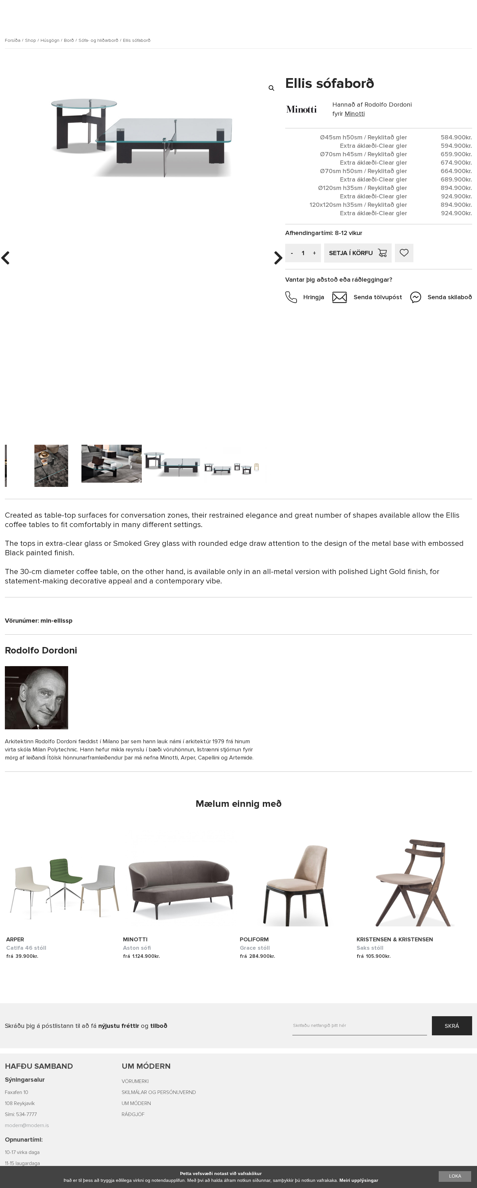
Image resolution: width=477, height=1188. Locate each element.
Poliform (254, 939)
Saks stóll (370, 947)
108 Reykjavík (20, 1103)
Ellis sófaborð (137, 40)
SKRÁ (452, 1025)
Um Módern (146, 1066)
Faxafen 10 (16, 1092)
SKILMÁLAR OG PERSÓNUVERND (159, 1092)
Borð (69, 40)
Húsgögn (50, 40)
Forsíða (12, 40)
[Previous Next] (64, 877)
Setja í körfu (351, 253)
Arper (15, 939)
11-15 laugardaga (22, 1163)
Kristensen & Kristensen (395, 939)
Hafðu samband (39, 1066)
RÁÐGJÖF (133, 1114)
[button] (271, 88)
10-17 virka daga (22, 1152)
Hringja (313, 297)
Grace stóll (255, 947)
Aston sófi (137, 947)
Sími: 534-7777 (21, 1114)
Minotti (135, 939)
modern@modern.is (27, 1125)
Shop (30, 40)
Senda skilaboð (450, 297)
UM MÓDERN (136, 1103)
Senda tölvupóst (378, 297)
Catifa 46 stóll (26, 947)
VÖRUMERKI (135, 1081)
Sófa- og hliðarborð (98, 40)
